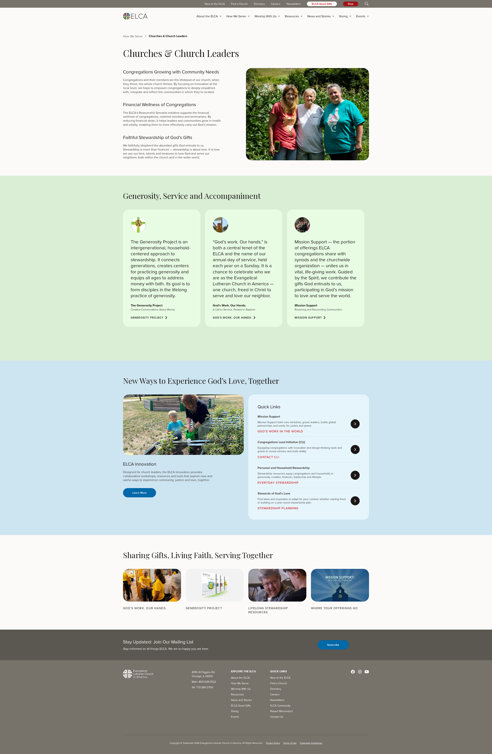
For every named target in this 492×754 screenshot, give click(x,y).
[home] (135, 16)
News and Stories (241, 700)
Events (235, 717)
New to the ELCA (215, 4)
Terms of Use (290, 743)
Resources (237, 694)
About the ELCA (240, 678)
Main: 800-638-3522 (204, 682)
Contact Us (276, 717)
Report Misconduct (281, 711)
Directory (259, 4)
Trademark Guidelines (311, 743)
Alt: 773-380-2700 (202, 687)
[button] (210, 16)
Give (350, 4)
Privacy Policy (273, 743)
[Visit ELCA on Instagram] (359, 671)
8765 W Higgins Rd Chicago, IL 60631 (203, 674)
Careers (275, 4)
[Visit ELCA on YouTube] (366, 671)
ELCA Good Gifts (322, 4)
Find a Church (239, 4)
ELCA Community (280, 705)
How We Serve (239, 683)
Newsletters (294, 4)
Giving (235, 711)
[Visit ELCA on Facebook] (353, 671)
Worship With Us (241, 689)
